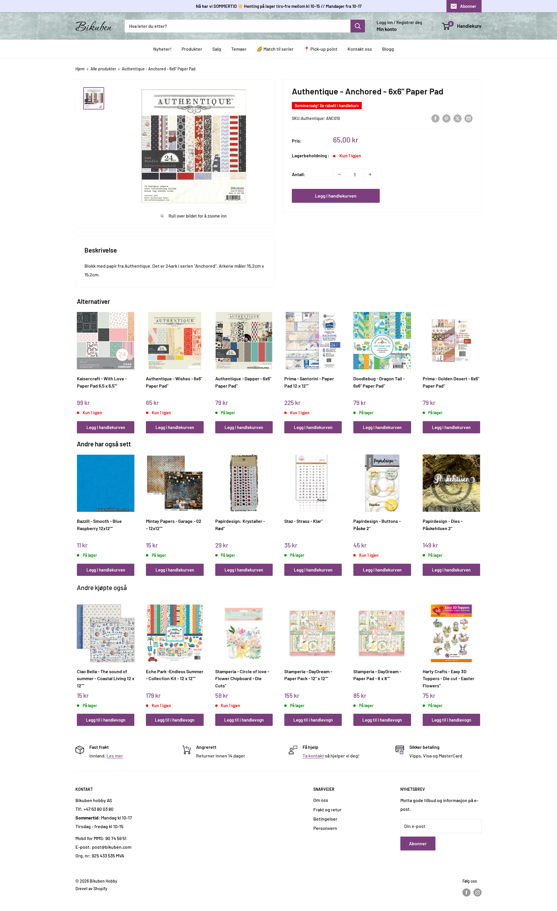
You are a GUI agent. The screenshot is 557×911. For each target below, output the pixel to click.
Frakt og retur (327, 809)
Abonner (468, 6)
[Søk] (357, 26)
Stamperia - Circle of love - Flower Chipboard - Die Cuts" (242, 678)
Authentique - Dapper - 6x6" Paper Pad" (243, 382)
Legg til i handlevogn (105, 719)
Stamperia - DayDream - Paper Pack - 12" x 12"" (308, 675)
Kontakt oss (360, 49)
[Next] (479, 366)
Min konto (387, 29)
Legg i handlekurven (336, 195)
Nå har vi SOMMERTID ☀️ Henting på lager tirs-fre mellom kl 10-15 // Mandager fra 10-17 (278, 6)
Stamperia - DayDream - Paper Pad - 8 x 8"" (377, 675)
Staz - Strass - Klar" (303, 521)
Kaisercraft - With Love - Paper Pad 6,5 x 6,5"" (102, 382)
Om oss (320, 800)
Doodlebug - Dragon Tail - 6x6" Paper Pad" (379, 382)
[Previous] (78, 366)
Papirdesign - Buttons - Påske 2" (377, 524)
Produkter (192, 49)
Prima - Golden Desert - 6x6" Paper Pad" (451, 382)
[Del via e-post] (468, 118)
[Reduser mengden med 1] (339, 174)
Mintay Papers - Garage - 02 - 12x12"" (173, 524)
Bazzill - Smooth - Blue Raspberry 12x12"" (99, 524)
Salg (216, 49)
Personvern (325, 828)
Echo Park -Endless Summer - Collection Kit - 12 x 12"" (174, 675)
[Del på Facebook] (435, 118)
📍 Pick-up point (320, 49)
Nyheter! (162, 49)
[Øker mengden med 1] (370, 174)
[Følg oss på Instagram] (477, 892)
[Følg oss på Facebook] (466, 892)
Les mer (114, 755)
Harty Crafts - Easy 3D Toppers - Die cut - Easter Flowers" (448, 678)
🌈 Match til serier (275, 49)
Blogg (388, 49)
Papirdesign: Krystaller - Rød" (240, 524)
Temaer (239, 49)
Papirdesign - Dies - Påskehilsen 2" (442, 524)
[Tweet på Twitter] (457, 118)
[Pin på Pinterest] (446, 118)
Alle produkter (103, 68)
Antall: (298, 174)
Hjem (80, 68)
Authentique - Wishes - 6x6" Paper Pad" (174, 382)
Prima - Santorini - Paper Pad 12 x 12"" (309, 382)
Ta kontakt (313, 755)
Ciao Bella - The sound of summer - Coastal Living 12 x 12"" (105, 678)
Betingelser (325, 818)
